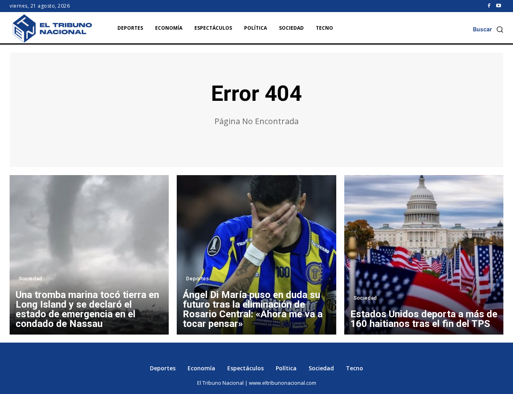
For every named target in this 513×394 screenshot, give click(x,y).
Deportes (197, 279)
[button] (488, 29)
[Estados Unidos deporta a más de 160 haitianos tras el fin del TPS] (423, 255)
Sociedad (30, 279)
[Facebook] (489, 6)
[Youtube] (498, 6)
